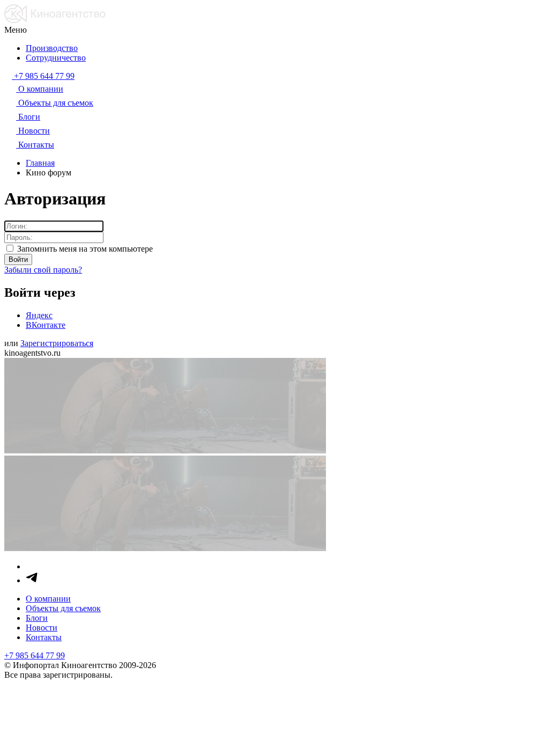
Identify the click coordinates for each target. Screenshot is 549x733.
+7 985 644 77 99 (34, 655)
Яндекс (39, 315)
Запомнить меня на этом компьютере (84, 248)
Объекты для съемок (63, 608)
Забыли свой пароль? (43, 269)
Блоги (37, 617)
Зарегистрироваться (56, 343)
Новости (41, 627)
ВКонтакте (45, 324)
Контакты (44, 637)
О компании (48, 598)
